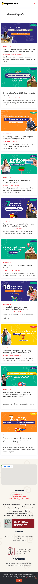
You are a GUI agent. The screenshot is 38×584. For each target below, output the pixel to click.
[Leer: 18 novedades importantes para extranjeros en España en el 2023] (19, 291)
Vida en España (7, 46)
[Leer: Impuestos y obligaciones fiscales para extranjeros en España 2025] (19, 120)
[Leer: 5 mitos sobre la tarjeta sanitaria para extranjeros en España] (19, 164)
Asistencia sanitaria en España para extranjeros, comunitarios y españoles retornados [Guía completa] (17, 394)
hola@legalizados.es (19, 496)
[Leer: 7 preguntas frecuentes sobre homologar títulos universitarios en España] (19, 207)
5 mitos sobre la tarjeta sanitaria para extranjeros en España (17, 181)
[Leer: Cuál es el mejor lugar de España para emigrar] (19, 249)
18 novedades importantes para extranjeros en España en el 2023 (16, 308)
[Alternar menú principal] (34, 3)
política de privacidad (25, 578)
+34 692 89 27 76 (19, 494)
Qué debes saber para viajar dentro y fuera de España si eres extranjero (17, 352)
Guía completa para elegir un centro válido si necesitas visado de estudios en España (19, 50)
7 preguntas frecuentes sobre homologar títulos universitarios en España (18, 225)
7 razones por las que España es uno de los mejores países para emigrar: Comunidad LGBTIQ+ (18, 440)
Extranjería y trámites (9, 221)
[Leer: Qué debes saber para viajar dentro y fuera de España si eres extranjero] (19, 334)
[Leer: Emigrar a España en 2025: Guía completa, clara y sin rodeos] (19, 76)
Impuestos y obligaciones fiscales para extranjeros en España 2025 (18, 137)
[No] (36, 578)
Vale (19, 581)
